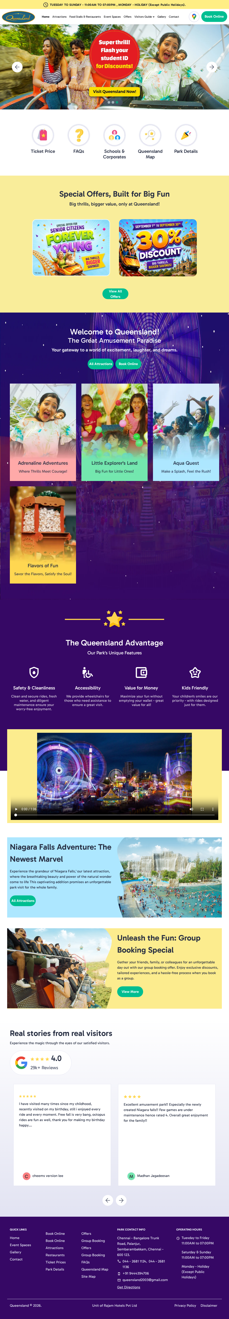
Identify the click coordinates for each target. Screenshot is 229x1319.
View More (130, 991)
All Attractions (100, 364)
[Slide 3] (117, 102)
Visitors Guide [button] (143, 16)
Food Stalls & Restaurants (85, 16)
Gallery (161, 16)
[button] (17, 66)
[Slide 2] (113, 102)
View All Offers (115, 294)
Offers (127, 16)
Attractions (59, 16)
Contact (174, 16)
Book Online (214, 16)
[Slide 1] (109, 102)
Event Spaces (112, 16)
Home (45, 16)
